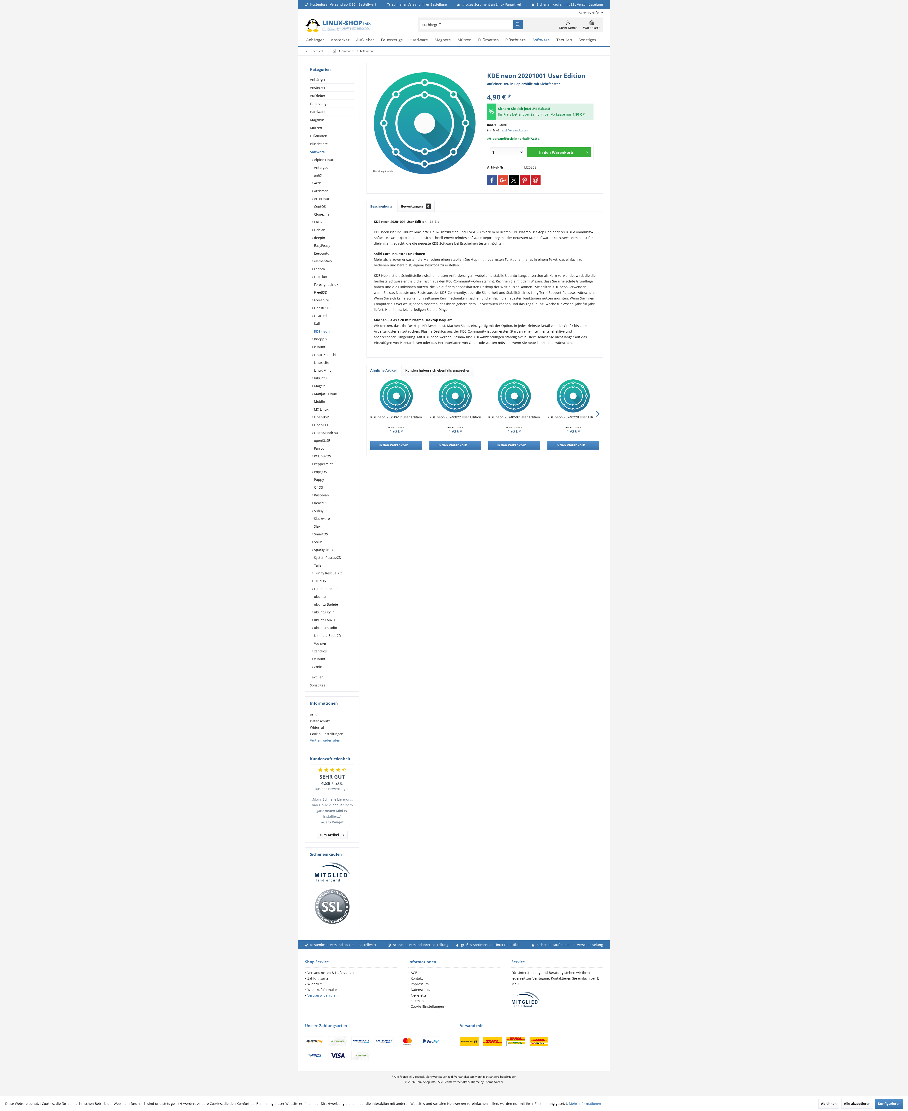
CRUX (318, 222)
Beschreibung (381, 206)
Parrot (318, 448)
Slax (316, 526)
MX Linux (320, 409)
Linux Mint (322, 370)
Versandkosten (464, 1077)
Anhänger (318, 79)
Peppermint (323, 464)
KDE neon (321, 331)
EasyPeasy (321, 245)
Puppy (318, 479)
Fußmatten (318, 136)
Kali (316, 323)
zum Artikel (329, 835)
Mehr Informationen (585, 1103)
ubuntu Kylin (324, 612)
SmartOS (320, 534)
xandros (320, 651)
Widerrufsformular (322, 989)
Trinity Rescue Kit (327, 573)
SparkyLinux (323, 549)
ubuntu (319, 596)
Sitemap (417, 1000)
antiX (317, 175)
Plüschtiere (319, 144)
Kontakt (417, 978)
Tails (317, 565)
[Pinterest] (525, 180)
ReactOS (320, 503)
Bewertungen (415, 206)
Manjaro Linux (325, 393)
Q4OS (318, 487)
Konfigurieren (889, 1103)
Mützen (316, 128)
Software (317, 152)
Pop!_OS (320, 471)
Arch (317, 183)
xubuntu (320, 659)
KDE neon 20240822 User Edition (455, 417)
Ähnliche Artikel (383, 370)
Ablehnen (829, 1103)
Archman (320, 191)
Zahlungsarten (319, 978)
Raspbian (321, 495)
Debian (319, 230)
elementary (322, 261)
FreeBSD (320, 292)
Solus (318, 542)
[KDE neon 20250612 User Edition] (396, 395)
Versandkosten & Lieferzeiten (330, 972)
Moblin (319, 401)
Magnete (317, 119)
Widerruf (317, 727)
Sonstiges (317, 685)
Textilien (316, 677)
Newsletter (419, 995)
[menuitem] (589, 13)
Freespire (321, 300)
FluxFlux (320, 276)
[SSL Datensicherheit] (332, 906)
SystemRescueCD (327, 557)
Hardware (318, 111)
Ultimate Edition (326, 588)
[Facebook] (492, 180)
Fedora (319, 269)
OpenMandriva (325, 432)
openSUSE (321, 440)
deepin (319, 237)
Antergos (320, 167)
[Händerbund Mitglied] (332, 872)
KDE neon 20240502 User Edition (514, 417)
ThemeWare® (493, 1082)
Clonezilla (321, 214)
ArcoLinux (321, 198)
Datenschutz (320, 721)
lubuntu (320, 378)
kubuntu (320, 347)
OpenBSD (321, 417)
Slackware (321, 518)
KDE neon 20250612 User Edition (396, 417)
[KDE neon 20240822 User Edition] (455, 395)
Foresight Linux (325, 284)
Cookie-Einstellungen (326, 734)
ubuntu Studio (325, 627)
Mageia (319, 386)
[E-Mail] (536, 180)
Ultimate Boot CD (327, 635)
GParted (320, 315)
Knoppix (320, 339)
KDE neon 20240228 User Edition (573, 417)
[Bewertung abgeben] (540, 90)
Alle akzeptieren (857, 1103)
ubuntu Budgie (325, 604)
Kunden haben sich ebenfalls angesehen (437, 370)
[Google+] (503, 180)
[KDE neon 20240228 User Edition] (573, 395)
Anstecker (318, 87)
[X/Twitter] (514, 180)
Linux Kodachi (324, 354)
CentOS (319, 206)
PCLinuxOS (322, 456)
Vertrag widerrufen (325, 740)
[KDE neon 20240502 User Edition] (514, 395)
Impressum (420, 984)
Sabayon (320, 510)
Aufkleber (317, 95)
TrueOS (319, 581)
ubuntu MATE (324, 620)
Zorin (317, 666)
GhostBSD (321, 308)
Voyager (320, 643)
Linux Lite (321, 362)
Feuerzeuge (319, 103)
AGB (313, 714)
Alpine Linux (323, 159)
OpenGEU (321, 425)
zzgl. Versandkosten (515, 130)
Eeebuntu (321, 253)
